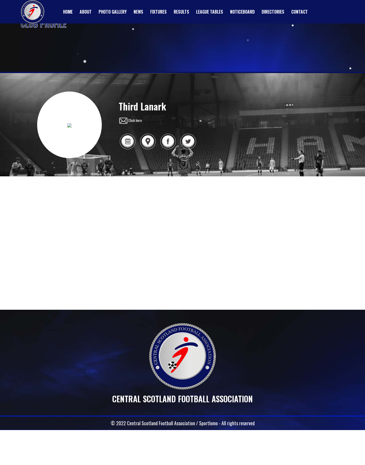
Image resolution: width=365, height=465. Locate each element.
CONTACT (299, 12)
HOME (68, 12)
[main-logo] (32, 11)
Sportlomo (208, 423)
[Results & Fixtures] (127, 148)
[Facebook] (168, 148)
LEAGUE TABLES (209, 12)
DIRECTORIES (273, 12)
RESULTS (181, 12)
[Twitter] (188, 148)
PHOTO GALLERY (113, 12)
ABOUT (86, 12)
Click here (135, 120)
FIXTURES (158, 12)
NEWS (138, 12)
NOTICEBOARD (242, 12)
